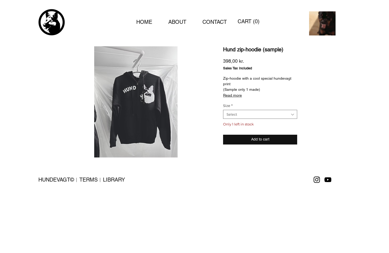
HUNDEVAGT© (56, 180)
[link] (249, 22)
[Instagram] (317, 179)
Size (228, 105)
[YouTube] (328, 179)
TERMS (88, 180)
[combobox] (260, 114)
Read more (232, 95)
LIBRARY (114, 180)
